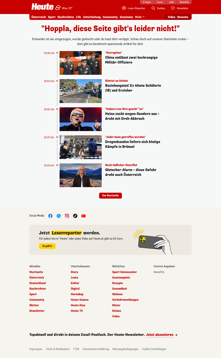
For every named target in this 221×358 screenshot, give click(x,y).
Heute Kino (78, 305)
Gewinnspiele (121, 277)
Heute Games (79, 300)
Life (78, 17)
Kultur (75, 283)
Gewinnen (126, 17)
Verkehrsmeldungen (125, 300)
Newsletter (37, 311)
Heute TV (77, 311)
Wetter (34, 305)
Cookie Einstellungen (154, 349)
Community (110, 17)
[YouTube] (83, 216)
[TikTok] (75, 216)
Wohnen (117, 294)
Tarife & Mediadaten (58, 349)
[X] (59, 216)
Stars (74, 272)
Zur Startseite (110, 195)
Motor (116, 305)
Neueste (182, 17)
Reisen (116, 311)
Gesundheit (119, 288)
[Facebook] (50, 216)
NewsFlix (159, 272)
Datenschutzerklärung (96, 349)
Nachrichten (37, 288)
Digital (75, 288)
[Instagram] (67, 216)
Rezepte (117, 283)
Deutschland (37, 283)
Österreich (38, 17)
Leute (74, 277)
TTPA (76, 349)
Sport (51, 17)
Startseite (36, 272)
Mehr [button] (138, 17)
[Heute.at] (42, 6)
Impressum (35, 349)
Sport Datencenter (124, 272)
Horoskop (77, 294)
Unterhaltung (92, 17)
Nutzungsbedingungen (125, 349)
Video (171, 17)
